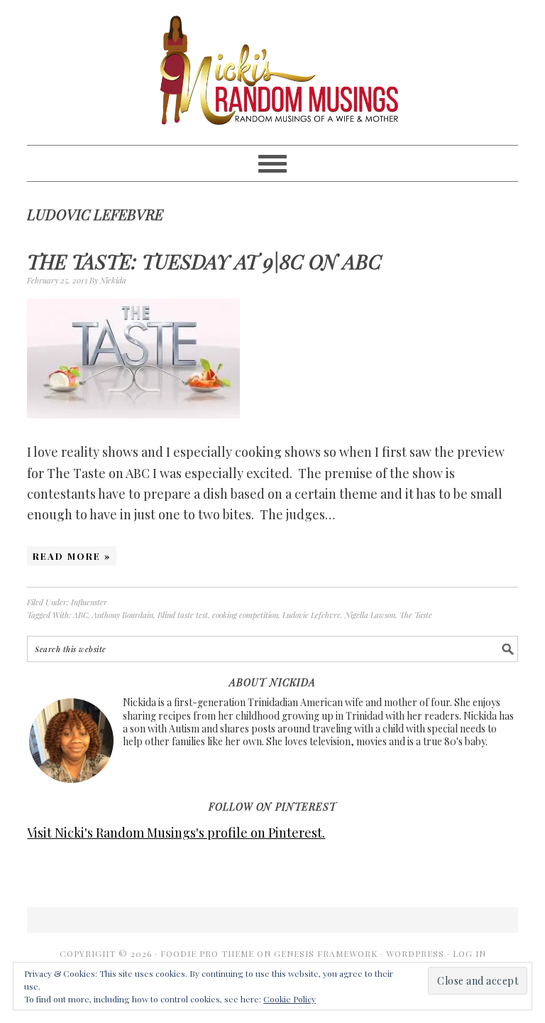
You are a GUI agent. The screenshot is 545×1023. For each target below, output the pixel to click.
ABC (80, 615)
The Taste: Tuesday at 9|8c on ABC (204, 261)
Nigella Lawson (370, 615)
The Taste (416, 615)
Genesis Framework (326, 953)
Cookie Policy (289, 999)
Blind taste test (183, 615)
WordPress (415, 953)
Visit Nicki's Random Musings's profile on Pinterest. (176, 832)
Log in (469, 953)
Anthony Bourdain (122, 615)
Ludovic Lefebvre (311, 615)
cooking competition (245, 615)
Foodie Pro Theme (207, 953)
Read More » (72, 556)
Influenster (89, 602)
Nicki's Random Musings (272, 72)
